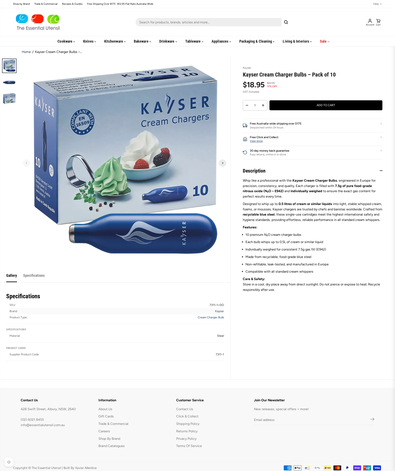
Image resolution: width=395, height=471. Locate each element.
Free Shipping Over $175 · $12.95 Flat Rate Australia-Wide (120, 4)
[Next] (222, 163)
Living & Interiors (296, 41)
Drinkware (167, 41)
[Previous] (26, 163)
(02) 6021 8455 (32, 420)
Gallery (11, 275)
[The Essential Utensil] (37, 22)
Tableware (193, 41)
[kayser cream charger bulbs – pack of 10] (124, 163)
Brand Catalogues (111, 446)
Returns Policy (187, 431)
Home (26, 52)
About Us (105, 409)
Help (376, 4)
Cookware (65, 41)
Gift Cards (106, 416)
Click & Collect (187, 416)
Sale (323, 41)
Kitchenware (114, 41)
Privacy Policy (186, 439)
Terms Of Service (189, 446)
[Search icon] (286, 22)
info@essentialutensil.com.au (43, 425)
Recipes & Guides (72, 4)
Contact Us (184, 409)
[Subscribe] (372, 420)
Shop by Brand (21, 4)
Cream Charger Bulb (211, 317)
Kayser (219, 311)
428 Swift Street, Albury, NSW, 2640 (48, 409)
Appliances (220, 41)
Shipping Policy (187, 424)
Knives (88, 41)
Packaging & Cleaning (256, 41)
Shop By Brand (109, 439)
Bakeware (141, 41)
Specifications (34, 275)
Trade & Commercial (45, 4)
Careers (104, 431)
